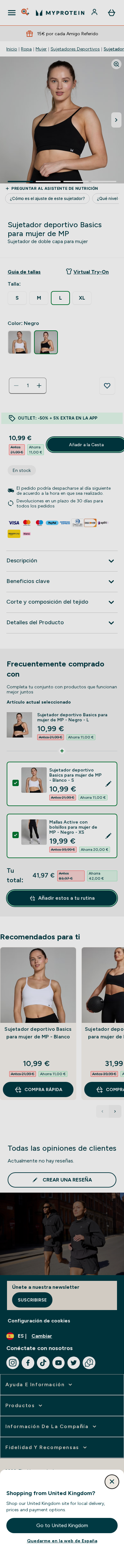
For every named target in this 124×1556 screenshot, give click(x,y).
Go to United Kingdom (62, 1525)
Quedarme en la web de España (62, 1540)
